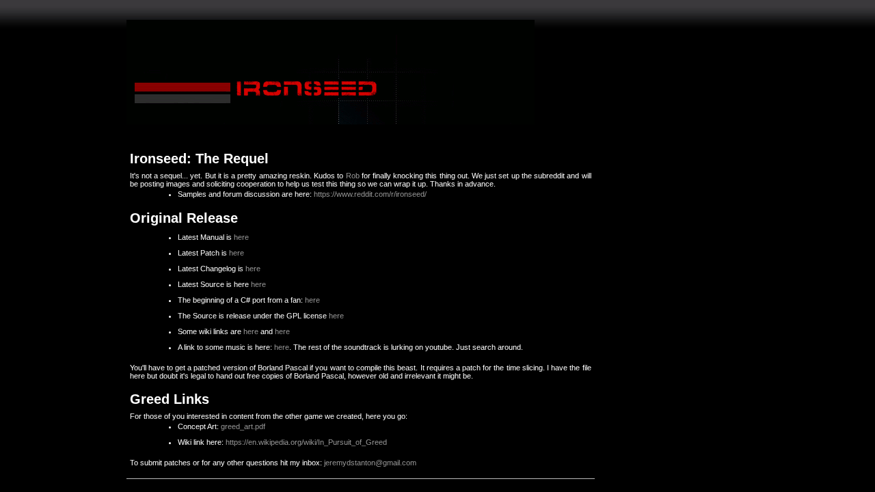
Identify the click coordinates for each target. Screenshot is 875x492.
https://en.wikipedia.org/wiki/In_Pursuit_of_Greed (306, 442)
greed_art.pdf (243, 426)
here (241, 237)
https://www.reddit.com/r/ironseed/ (370, 194)
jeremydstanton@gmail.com (370, 463)
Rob (353, 176)
